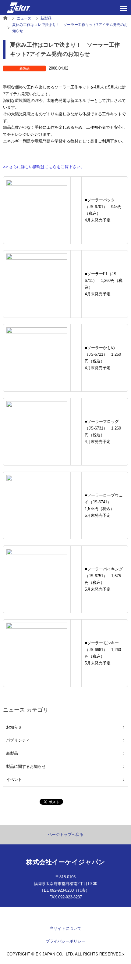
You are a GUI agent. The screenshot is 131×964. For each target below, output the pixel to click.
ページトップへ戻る (65, 834)
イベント (14, 779)
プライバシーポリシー (65, 941)
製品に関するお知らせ (26, 766)
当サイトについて (65, 928)
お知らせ (14, 727)
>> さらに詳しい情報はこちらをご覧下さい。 (43, 166)
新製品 (12, 753)
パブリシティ (18, 740)
